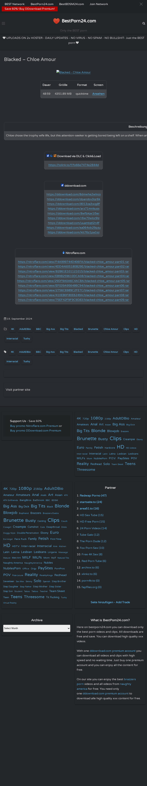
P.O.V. (112, 458)
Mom (89, 458)
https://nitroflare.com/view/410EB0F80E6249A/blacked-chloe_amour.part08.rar (73, 295)
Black (50, 506)
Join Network (99, 4)
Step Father (25, 586)
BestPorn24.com (42, 4)
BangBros (25, 500)
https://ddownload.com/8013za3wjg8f (73, 204)
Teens (130, 464)
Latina (112, 454)
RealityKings (46, 575)
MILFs (81, 458)
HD (136, 329)
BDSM (55, 500)
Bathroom (38, 500)
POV (134, 458)
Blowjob (113, 431)
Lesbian (121, 453)
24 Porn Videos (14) (93, 528)
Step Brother (59, 581)
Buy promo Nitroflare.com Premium (34, 426)
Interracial (12, 338)
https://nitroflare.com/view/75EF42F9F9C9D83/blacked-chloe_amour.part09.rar (73, 300)
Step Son (8, 591)
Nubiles (48, 562)
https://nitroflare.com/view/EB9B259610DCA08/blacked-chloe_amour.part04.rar (73, 276)
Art (101, 424)
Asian (108, 424)
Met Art (16, 557)
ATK (66, 495)
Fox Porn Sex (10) (92, 548)
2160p (108, 418)
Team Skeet (117, 464)
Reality (83, 464)
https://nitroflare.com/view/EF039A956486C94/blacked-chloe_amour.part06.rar (73, 285)
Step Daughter (10, 586)
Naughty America (13, 562)
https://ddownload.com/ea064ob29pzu (74, 227)
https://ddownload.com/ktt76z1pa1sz (73, 232)
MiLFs (37, 557)
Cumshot (33, 526)
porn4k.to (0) (90, 580)
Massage (63, 552)
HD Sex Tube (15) (91, 515)
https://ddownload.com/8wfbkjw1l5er (73, 213)
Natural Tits (63, 558)
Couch (64, 521)
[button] (141, 4)
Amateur (136, 418)
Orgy (33, 568)
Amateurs (83, 424)
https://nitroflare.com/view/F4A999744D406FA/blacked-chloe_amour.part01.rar (73, 262)
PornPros (59, 568)
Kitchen (62, 546)
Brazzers (125, 431)
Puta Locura (17, 575)
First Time (55, 539)
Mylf (53, 558)
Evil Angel (8, 539)
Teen (6, 597)
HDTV (16, 546)
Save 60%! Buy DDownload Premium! (30, 9)
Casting (41, 521)
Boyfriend (24, 513)
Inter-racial (82, 454)
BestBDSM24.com (71, 4)
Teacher (44, 591)
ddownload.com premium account (113, 651)
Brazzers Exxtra (51, 513)
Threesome (86, 470)
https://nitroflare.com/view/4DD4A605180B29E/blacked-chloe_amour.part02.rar (73, 266)
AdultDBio (25, 329)
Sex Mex (20, 581)
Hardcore (110, 447)
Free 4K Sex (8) (92, 554)
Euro (80, 447)
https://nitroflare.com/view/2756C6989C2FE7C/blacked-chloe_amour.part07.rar (73, 290)
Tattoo (35, 591)
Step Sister (55, 586)
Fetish (98, 448)
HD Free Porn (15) (92, 521)
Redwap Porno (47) (93, 495)
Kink (55, 546)
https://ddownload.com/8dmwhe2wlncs (73, 194)
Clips (126, 329)
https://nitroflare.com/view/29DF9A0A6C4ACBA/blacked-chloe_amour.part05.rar (73, 281)
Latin (105, 454)
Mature (6, 558)
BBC (38, 329)
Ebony (140, 439)
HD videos (131, 448)
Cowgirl (7, 527)
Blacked (78, 329)
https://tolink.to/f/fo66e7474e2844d (73, 165)
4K (12, 329)
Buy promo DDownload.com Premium (35, 430)
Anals (43, 495)
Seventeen (8, 581)
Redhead (96, 464)
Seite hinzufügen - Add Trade (110, 602)
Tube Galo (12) (89, 535)
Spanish (46, 581)
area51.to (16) (89, 508)
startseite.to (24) (91, 502)
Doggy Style (9, 533)
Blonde (98, 430)
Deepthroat (53, 527)
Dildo (64, 527)
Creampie (129, 439)
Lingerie (52, 552)
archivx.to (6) (90, 567)
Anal (93, 424)
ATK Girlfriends (10, 500)
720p (85, 418)
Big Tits (64, 329)
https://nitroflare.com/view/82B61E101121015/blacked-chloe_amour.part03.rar (73, 271)
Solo (106, 464)
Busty (103, 439)
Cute (42, 527)
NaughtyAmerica (33, 563)
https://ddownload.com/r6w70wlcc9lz (73, 218)
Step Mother (40, 586)
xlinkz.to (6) (89, 574)
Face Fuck (20, 539)
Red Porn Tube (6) (94, 561)
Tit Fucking (52, 597)
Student (18, 591)
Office (25, 568)
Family (89, 448)
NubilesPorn (100, 458)
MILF (26, 557)
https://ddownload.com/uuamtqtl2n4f (73, 223)
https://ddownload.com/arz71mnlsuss (73, 208)
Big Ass (50, 329)
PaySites (123, 458)
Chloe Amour (111, 329)
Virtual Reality (9, 603)
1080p (97, 418)
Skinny (29, 581)
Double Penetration (28, 533)
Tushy (26, 338)
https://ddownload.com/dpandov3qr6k (73, 199)
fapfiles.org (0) (91, 587)
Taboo (27, 591)
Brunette (93, 329)
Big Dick (130, 424)
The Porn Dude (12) (93, 541)
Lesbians (133, 453)
